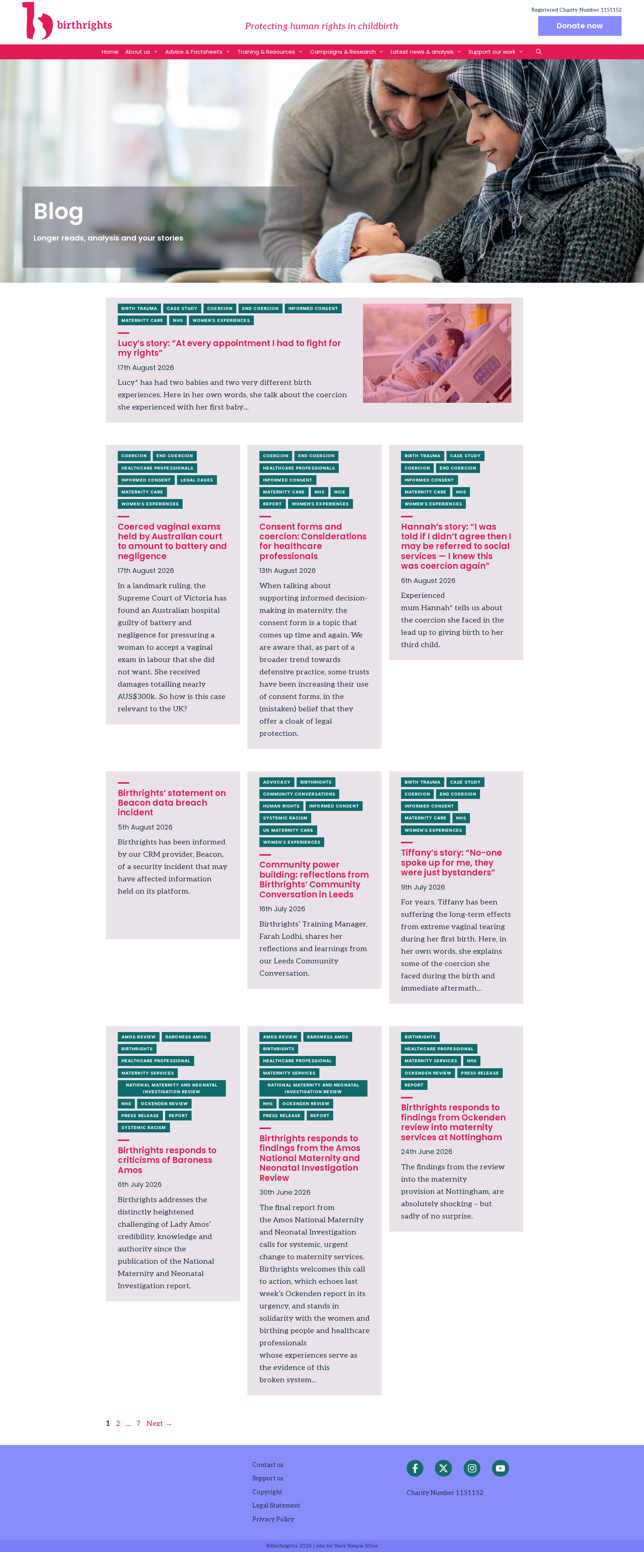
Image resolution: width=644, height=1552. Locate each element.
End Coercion (260, 308)
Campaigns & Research (343, 52)
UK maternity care (288, 830)
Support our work (491, 52)
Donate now (580, 26)
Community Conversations (299, 794)
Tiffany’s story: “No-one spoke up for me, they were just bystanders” (451, 862)
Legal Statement (276, 1505)
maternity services (147, 1073)
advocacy (277, 782)
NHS (178, 320)
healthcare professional (155, 1060)
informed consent (313, 308)
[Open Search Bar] (539, 51)
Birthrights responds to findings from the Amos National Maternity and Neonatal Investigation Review (309, 1158)
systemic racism (285, 818)
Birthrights (316, 782)
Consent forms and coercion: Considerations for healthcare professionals (313, 541)
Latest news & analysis (422, 52)
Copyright (267, 1492)
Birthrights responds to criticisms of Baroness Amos (167, 1160)
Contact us (268, 1465)
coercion (220, 308)
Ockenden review (164, 1103)
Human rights (281, 806)
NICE (339, 492)
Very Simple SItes (356, 1546)
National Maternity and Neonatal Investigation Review (172, 1088)
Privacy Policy (273, 1519)
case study (182, 308)
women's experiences (221, 320)
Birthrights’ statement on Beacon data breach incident (172, 803)
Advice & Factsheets (193, 52)
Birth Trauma (139, 308)
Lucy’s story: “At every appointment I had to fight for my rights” (229, 348)
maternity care (142, 320)
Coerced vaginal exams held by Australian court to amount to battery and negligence (172, 541)
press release (140, 1115)
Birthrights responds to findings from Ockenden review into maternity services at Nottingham (453, 1122)
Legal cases (197, 480)
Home (110, 52)
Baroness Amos (186, 1037)
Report (272, 504)
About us (137, 52)
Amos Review (138, 1037)
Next (159, 1423)
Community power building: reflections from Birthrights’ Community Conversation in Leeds (314, 879)
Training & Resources (266, 52)
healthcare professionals (157, 468)
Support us (268, 1478)
